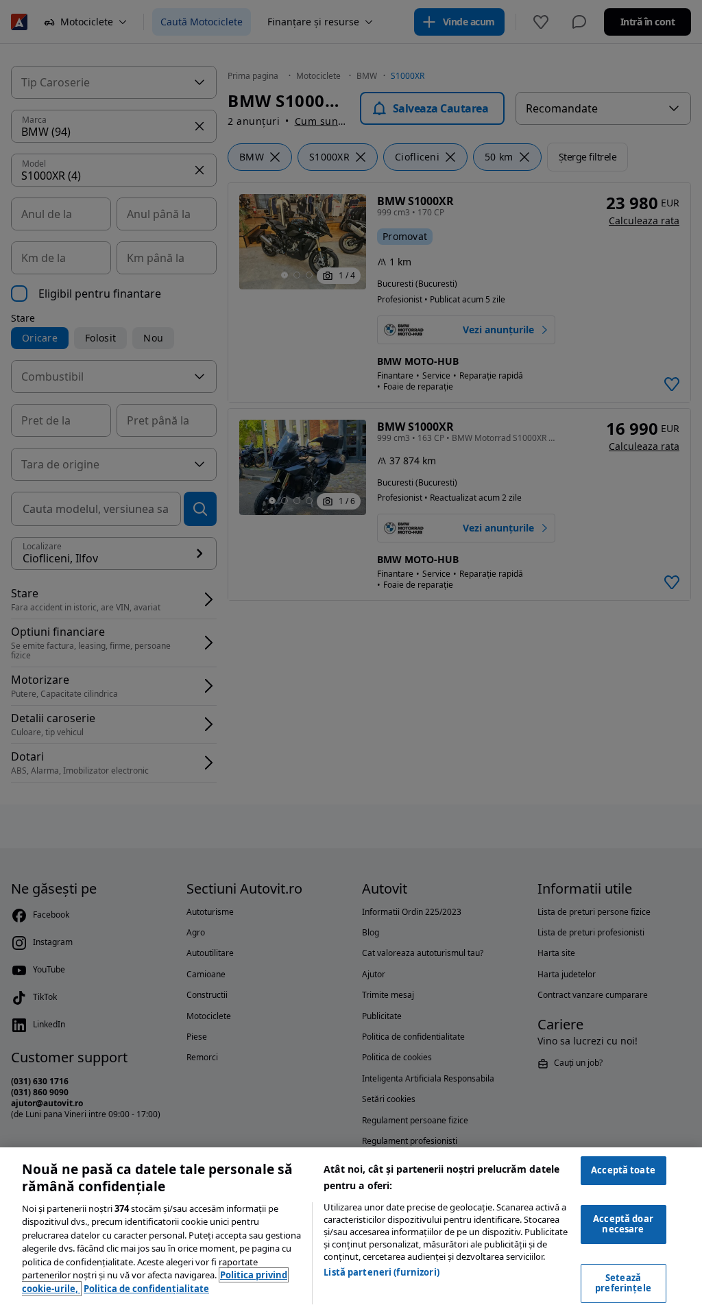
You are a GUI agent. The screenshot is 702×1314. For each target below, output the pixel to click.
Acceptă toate (623, 1170)
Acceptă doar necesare (623, 1224)
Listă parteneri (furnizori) (381, 1272)
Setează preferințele (623, 1283)
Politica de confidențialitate (146, 1288)
